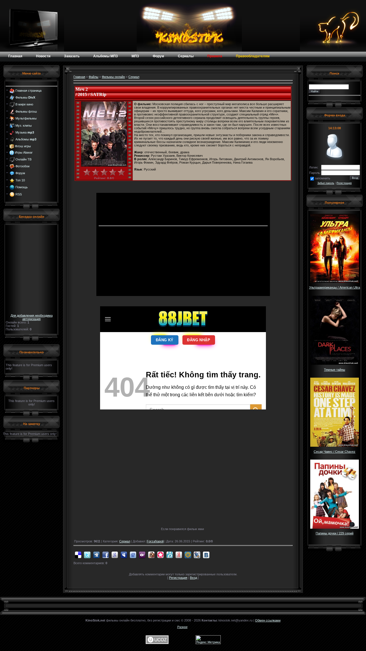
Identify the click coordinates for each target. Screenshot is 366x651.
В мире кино (24, 104)
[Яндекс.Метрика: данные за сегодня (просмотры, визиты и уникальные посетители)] (208, 639)
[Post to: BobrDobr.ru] (151, 554)
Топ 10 (20, 180)
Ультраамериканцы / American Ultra (334, 287)
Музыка (24, 132)
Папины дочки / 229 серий (334, 533)
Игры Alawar (24, 152)
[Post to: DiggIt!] (96, 554)
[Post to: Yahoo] (142, 554)
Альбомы (25, 139)
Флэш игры (23, 146)
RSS (18, 194)
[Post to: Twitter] (87, 554)
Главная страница (28, 90)
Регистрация (178, 577)
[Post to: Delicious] (78, 554)
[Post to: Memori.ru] (160, 554)
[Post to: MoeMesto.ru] (169, 554)
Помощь (21, 187)
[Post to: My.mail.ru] (187, 554)
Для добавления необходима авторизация (32, 317)
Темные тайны (334, 369)
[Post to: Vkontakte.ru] (206, 554)
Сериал (133, 77)
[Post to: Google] (114, 554)
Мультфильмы (26, 118)
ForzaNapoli (155, 541)
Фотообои (22, 166)
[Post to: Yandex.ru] (178, 554)
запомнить (322, 178)
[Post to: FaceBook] (105, 554)
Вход (193, 577)
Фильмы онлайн (113, 77)
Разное (182, 627)
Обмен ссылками (268, 620)
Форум (20, 173)
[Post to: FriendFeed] (133, 554)
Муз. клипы (23, 125)
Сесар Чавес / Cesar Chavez (334, 451)
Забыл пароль (325, 183)
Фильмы (25, 97)
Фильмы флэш (26, 111)
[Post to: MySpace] (123, 554)
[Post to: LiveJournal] (197, 554)
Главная (79, 77)
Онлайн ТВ (23, 159)
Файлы (93, 77)
